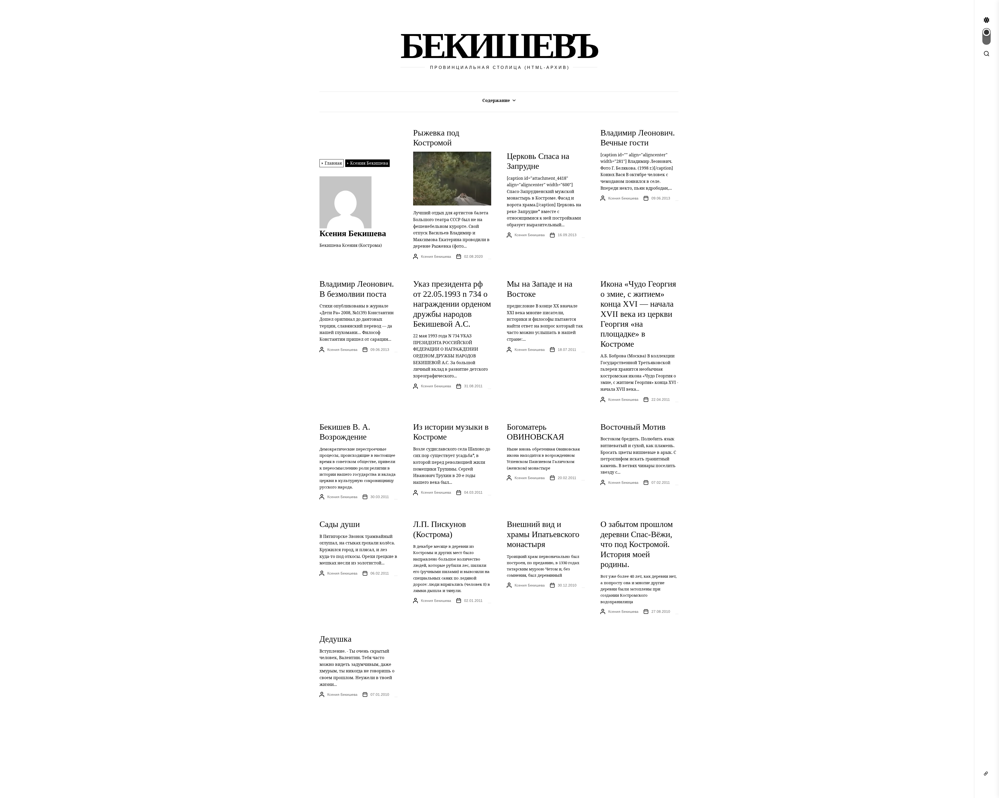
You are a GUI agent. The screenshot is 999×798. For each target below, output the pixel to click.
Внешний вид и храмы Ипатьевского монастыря (543, 534)
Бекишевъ (498, 45)
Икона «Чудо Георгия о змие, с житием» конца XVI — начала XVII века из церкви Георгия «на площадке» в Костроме (638, 313)
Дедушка (335, 638)
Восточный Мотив (632, 427)
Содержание (496, 100)
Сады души (339, 524)
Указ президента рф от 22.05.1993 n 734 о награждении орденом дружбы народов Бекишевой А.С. (452, 304)
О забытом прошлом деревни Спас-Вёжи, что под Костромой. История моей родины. (636, 544)
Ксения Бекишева (436, 256)
